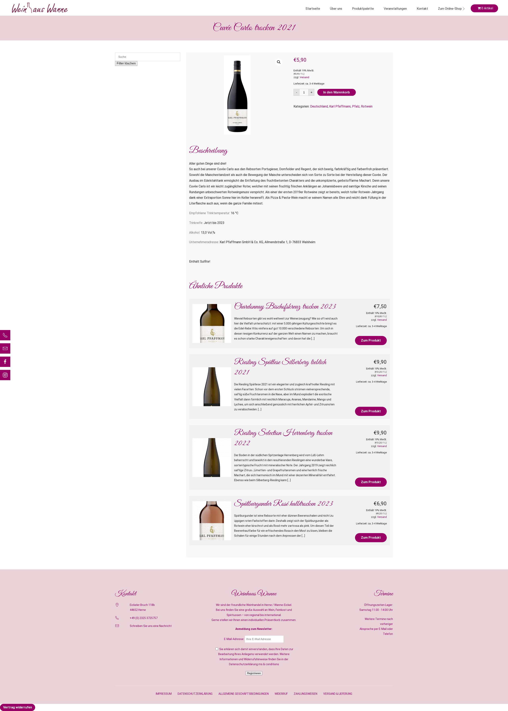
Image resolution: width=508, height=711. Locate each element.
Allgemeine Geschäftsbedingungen (243, 693)
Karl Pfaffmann (340, 106)
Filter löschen (126, 63)
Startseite (313, 9)
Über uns (336, 9)
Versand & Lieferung (337, 693)
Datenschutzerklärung (195, 693)
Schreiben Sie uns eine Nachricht (151, 626)
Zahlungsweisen (305, 693)
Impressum (164, 693)
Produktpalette (363, 9)
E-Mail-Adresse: (234, 639)
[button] (278, 62)
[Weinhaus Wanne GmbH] (39, 8)
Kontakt (422, 9)
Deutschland (319, 106)
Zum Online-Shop (450, 9)
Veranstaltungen (395, 9)
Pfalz (356, 106)
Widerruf (281, 693)
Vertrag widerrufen (17, 707)
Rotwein (366, 106)
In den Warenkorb (336, 92)
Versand (304, 77)
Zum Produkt (371, 340)
